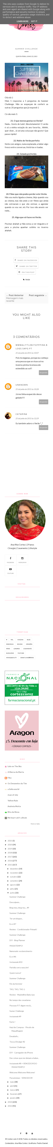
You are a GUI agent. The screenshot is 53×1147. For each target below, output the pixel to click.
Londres (17, 648)
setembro (14, 881)
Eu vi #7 (13, 924)
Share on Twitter (28, 266)
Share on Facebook (27, 260)
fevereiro (14, 1094)
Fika (9, 778)
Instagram (22, 562)
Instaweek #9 (15, 1016)
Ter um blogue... (16, 918)
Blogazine (10, 653)
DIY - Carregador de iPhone (21, 1052)
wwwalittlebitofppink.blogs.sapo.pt (32, 347)
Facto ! (12, 1022)
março (12, 1090)
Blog (28, 639)
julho (12, 889)
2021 (10, 840)
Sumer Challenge (17, 1011)
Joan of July (13, 795)
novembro (14, 873)
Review (19, 644)
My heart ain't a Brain (17, 818)
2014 (10, 1102)
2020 (10, 844)
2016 (10, 860)
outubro (13, 877)
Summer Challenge (17, 897)
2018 (10, 852)
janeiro (13, 1098)
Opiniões (29, 644)
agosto (13, 885)
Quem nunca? (15, 973)
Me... (12, 639)
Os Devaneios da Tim (17, 783)
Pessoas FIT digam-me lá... (21, 1005)
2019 (10, 849)
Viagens (20, 639)
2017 (10, 857)
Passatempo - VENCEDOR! (21, 1078)
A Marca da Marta (16, 772)
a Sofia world (13, 789)
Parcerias (9, 644)
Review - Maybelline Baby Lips (22, 995)
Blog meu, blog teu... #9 (19, 908)
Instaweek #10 (16, 962)
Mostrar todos (35, 824)
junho (12, 893)
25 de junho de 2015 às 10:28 (27, 389)
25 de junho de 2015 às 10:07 (27, 353)
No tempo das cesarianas (20, 1000)
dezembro (14, 868)
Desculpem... (15, 902)
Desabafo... (14, 1036)
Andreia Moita (14, 806)
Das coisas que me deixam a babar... (24, 1058)
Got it (34, 21)
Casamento (27, 648)
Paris (8, 648)
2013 (10, 1106)
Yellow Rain (13, 800)
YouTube (10, 573)
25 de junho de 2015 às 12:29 (27, 418)
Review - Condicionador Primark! (23, 929)
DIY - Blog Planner (17, 940)
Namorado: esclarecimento (21, 951)
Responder (44, 372)
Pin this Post (28, 272)
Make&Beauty (11, 657)
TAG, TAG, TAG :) (17, 989)
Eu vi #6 (13, 956)
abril (12, 1086)
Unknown (22, 385)
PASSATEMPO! (16, 946)
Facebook (10, 562)
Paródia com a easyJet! (19, 967)
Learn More (22, 21)
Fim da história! (16, 984)
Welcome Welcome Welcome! (22, 1072)
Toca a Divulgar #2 (17, 1042)
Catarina (21, 414)
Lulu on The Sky (14, 766)
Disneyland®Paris (27, 657)
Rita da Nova (13, 812)
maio (12, 1082)
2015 (10, 865)
